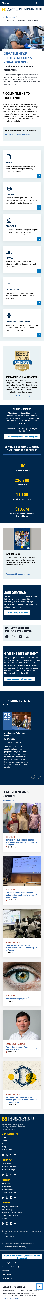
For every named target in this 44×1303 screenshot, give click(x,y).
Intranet (4, 1218)
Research (6, 1180)
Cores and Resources (9, 1193)
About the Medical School (10, 1215)
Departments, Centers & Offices (12, 1213)
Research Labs (7, 1187)
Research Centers (7, 1190)
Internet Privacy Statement (12, 1298)
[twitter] (11, 1155)
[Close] (39, 1286)
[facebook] (7, 637)
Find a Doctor (6, 1164)
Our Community (7, 1210)
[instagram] (13, 637)
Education (6, 1203)
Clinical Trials (6, 1184)
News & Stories (7, 1150)
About (4, 1138)
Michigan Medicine (10, 1134)
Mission (4, 1141)
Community (5, 1144)
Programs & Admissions (10, 1207)
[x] (27, 637)
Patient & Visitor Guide (9, 1167)
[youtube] (20, 637)
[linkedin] (11, 1197)
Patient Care (7, 1160)
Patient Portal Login (8, 1170)
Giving (4, 1147)
